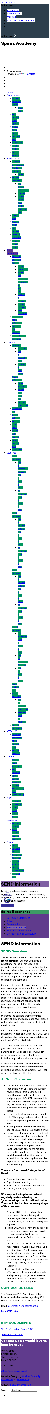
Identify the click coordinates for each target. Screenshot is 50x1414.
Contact (11, 842)
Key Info (11, 756)
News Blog (16, 801)
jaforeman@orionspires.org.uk (23, 1305)
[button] (15, 35)
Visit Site (5, 906)
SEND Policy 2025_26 (12, 1334)
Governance (17, 142)
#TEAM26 (12, 731)
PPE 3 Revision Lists (15, 744)
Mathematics (23, 269)
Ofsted (15, 127)
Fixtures (21, 174)
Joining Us (16, 345)
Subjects (15, 263)
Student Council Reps (21, 199)
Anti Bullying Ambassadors (23, 187)
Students (11, 452)
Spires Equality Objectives (16, 779)
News (10, 797)
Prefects (21, 193)
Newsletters (17, 804)
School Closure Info (15, 443)
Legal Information (20, 1384)
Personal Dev (14, 158)
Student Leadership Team (22, 209)
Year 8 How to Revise (20, 538)
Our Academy (13, 95)
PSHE (14, 225)
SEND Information (16, 927)
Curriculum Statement (18, 918)
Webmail (11, 16)
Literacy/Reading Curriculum (21, 933)
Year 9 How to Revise (20, 595)
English (21, 266)
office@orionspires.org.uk (14, 1371)
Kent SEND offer (9, 1311)
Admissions (23, 348)
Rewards (16, 241)
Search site (6, 1390)
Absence (16, 421)
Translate (30, 74)
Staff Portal (13, 10)
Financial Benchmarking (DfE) (18, 788)
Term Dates (17, 449)
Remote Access (14, 13)
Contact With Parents (15, 433)
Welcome (16, 98)
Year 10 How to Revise (20, 674)
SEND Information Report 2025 (17, 1329)
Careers (15, 222)
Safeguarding (18, 794)
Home (10, 92)
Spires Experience (12, 252)
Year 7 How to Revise (20, 481)
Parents (11, 342)
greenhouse (22, 1379)
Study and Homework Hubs (21, 20)
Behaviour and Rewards (19, 930)
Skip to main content (10, 2)
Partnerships (17, 317)
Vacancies (12, 820)
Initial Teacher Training (15, 832)
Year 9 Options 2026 (15, 687)
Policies (15, 760)
